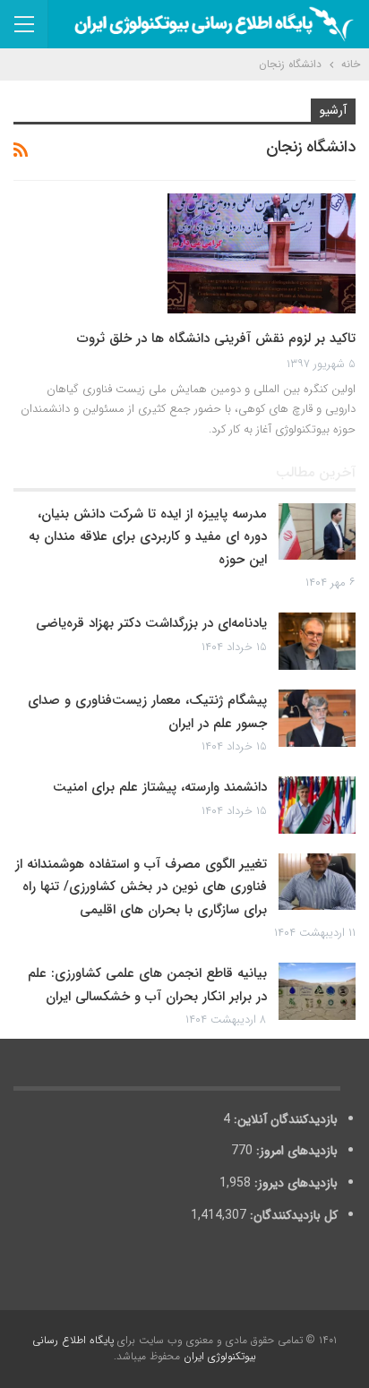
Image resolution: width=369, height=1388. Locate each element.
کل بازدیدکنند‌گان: (292, 1215)
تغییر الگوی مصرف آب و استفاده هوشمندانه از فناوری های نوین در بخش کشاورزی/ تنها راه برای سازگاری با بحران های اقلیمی (141, 887)
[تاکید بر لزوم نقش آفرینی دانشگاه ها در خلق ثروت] (261, 253)
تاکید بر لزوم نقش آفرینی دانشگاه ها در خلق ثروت (216, 338)
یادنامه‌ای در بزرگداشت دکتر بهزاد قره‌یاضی (151, 623)
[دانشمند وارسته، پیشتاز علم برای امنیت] (317, 805)
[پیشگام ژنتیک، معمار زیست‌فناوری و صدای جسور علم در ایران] (317, 718)
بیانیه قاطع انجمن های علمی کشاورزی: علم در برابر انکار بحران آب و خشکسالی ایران (147, 985)
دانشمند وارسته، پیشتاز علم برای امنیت (160, 787)
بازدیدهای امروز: (295, 1151)
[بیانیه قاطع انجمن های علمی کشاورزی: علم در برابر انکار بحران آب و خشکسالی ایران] (317, 991)
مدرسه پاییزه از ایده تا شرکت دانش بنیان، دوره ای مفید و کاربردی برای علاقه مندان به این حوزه (148, 536)
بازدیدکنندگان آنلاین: (284, 1119)
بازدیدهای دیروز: (294, 1183)
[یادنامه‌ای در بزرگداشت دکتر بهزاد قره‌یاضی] (317, 641)
